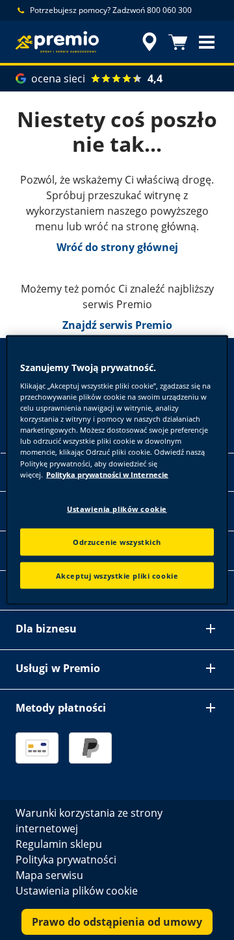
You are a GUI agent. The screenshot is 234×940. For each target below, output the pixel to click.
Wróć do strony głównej (117, 247)
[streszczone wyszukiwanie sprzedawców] (149, 42)
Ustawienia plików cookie (117, 508)
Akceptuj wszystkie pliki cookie (117, 575)
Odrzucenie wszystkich (117, 541)
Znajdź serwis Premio (117, 325)
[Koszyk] (178, 42)
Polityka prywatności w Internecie (107, 474)
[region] (117, 470)
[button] (206, 42)
